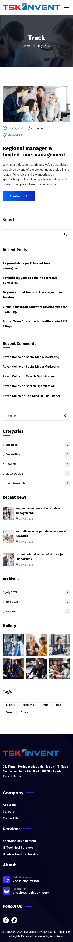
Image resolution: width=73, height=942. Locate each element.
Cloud (44, 705)
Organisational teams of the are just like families (32, 295)
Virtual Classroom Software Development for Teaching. (35, 309)
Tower (9, 712)
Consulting (36, 454)
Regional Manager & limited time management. (34, 151)
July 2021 (37, 592)
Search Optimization (40, 376)
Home (27, 46)
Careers (9, 811)
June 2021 (36, 602)
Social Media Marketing (42, 357)
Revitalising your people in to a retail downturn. (30, 280)
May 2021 (36, 611)
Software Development (19, 841)
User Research (36, 483)
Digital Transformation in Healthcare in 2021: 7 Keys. (35, 324)
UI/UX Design (15, 134)
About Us (9, 805)
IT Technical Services (18, 847)
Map (58, 705)
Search (9, 219)
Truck (24, 712)
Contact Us (11, 818)
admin (41, 128)
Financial (36, 464)
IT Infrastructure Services (21, 854)
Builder (10, 705)
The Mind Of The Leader (43, 396)
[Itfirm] (31, 7)
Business (36, 444)
